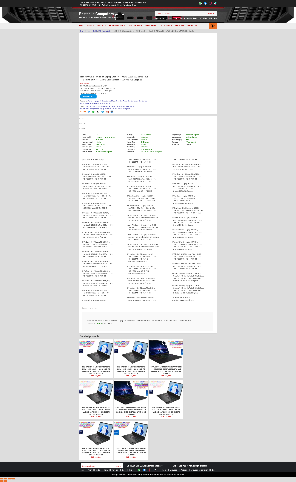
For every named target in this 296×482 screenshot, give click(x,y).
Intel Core (99, 142)
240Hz (93, 106)
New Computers (135, 25)
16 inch (143, 144)
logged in (99, 323)
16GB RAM (144, 137)
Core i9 (98, 147)
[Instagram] (210, 3)
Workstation (203, 470)
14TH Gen (87, 106)
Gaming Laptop (122, 106)
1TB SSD (144, 140)
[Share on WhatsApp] (93, 112)
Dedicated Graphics (192, 135)
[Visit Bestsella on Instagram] (149, 470)
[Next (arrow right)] (5, 481)
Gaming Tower (192, 18)
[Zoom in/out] (1, 478)
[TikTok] (215, 3)
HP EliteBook (193, 470)
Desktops (100, 25)
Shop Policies (192, 25)
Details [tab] (82, 123)
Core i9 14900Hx (110, 106)
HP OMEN (130, 106)
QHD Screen (145, 142)
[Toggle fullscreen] (5, 478)
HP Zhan (122, 470)
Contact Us (179, 25)
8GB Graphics (179, 18)
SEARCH (211, 13)
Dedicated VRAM (191, 137)
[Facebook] (205, 3)
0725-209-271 (137, 466)
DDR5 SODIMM (146, 135)
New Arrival (123, 101)
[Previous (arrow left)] (1, 481)
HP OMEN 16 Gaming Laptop (89, 109)
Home (81, 25)
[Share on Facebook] (88, 112)
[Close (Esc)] (13, 478)
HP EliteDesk (172, 470)
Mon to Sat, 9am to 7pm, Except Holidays (190, 466)
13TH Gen (203, 18)
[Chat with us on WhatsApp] (139, 470)
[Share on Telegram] (102, 112)
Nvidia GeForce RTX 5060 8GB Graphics (117, 109)
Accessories (166, 25)
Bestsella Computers (96, 13)
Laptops (89, 25)
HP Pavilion (113, 470)
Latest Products (151, 25)
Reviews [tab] (82, 128)
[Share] (9, 478)
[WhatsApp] (200, 3)
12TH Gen (213, 18)
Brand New (99, 140)
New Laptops (90, 103)
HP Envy (105, 470)
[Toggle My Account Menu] (212, 25)
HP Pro (129, 470)
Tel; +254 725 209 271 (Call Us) (90, 5)
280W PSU (144, 147)
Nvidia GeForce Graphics (104, 152)
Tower (170, 18)
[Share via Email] (107, 112)
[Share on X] (98, 112)
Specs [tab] (81, 119)
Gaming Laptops (93, 101)
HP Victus (96, 470)
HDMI (188, 140)
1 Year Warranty (191, 142)
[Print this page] (112, 112)
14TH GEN (99, 149)
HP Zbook (212, 470)
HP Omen (88, 470)
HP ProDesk (182, 470)
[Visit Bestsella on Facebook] (144, 470)
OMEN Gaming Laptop (104, 31)
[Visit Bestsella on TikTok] (154, 470)
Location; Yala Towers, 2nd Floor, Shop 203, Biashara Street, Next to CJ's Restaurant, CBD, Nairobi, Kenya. (113, 2)
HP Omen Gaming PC (116, 25)
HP (97, 135)
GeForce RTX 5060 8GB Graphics (151, 152)
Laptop (102, 109)
